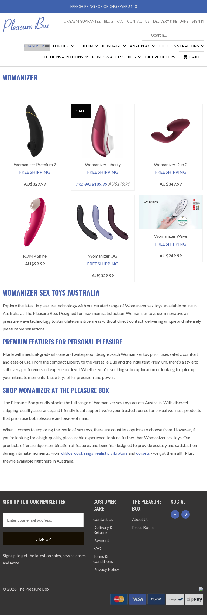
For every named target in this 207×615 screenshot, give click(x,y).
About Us (140, 519)
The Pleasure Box (33, 588)
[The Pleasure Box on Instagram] (185, 514)
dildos (67, 453)
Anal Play (140, 46)
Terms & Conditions (103, 559)
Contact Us (138, 21)
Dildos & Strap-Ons (179, 46)
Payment (101, 540)
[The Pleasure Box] (26, 26)
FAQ (120, 21)
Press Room (143, 527)
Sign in (198, 21)
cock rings (83, 453)
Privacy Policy (106, 569)
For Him (86, 46)
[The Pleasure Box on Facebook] (175, 514)
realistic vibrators (111, 453)
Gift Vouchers (160, 57)
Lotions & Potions (64, 57)
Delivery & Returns (170, 21)
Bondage (112, 46)
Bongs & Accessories (114, 57)
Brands (32, 46)
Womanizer (20, 77)
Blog (108, 21)
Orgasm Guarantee (82, 21)
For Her (61, 46)
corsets (143, 453)
